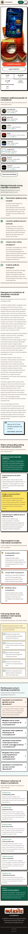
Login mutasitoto (14, 69)
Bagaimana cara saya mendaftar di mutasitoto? (11, 723)
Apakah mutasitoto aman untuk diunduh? (12, 767)
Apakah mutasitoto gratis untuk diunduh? (12, 702)
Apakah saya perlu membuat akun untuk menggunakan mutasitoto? (13, 744)
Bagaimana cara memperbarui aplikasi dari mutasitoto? (10, 756)
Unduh (20, 2)
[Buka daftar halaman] (25, 2)
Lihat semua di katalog (9, 174)
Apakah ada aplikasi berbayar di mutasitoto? (12, 733)
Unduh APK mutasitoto (14, 64)
